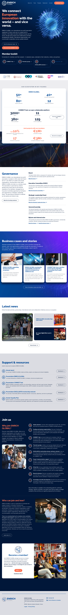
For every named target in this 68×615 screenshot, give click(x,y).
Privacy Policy (31, 606)
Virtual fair (58, 61)
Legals (25, 606)
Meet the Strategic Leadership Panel (37, 202)
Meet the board (32, 178)
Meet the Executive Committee (36, 190)
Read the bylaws (32, 223)
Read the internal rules (44, 223)
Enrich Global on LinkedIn (55, 600)
